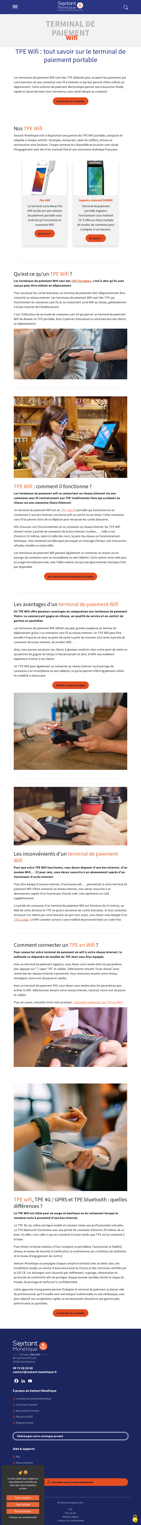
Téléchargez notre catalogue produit (40, 1436)
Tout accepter (23, 1497)
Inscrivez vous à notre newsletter (73, 1482)
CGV (70, 1509)
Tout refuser (23, 1504)
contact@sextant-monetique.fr (35, 1372)
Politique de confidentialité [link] (23, 1517)
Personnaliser (23, 1511)
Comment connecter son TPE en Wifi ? (98, 1002)
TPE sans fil (68, 510)
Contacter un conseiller (70, 101)
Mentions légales (70, 1516)
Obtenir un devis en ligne (70, 685)
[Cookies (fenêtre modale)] (135, 1519)
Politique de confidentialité (70, 1520)
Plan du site (70, 1512)
